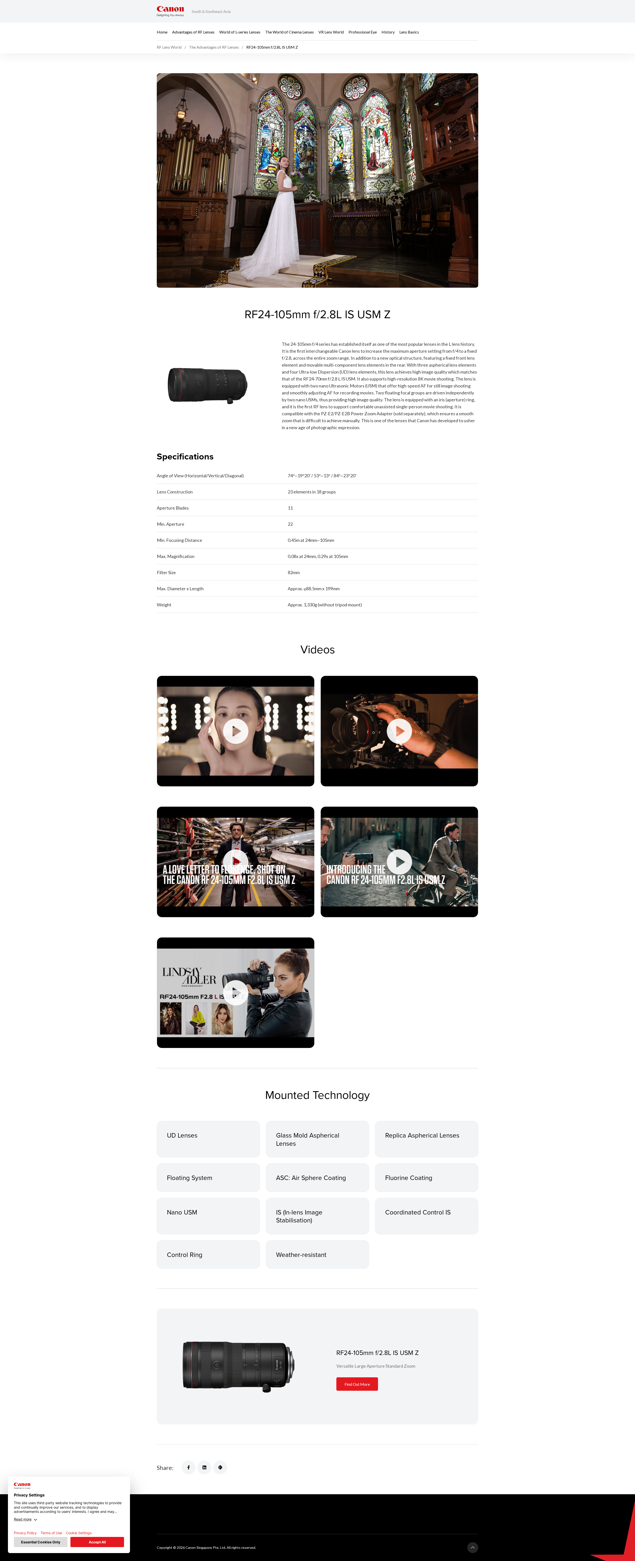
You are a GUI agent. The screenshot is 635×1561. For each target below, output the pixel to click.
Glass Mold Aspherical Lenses (307, 1139)
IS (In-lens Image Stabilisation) (299, 1216)
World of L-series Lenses (239, 31)
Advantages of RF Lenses (193, 31)
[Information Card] (238, 1367)
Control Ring (184, 1254)
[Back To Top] (472, 1547)
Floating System (189, 1177)
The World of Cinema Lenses (289, 31)
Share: (165, 1467)
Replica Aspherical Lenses (422, 1135)
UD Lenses (182, 1135)
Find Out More (357, 1384)
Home (162, 31)
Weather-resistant (301, 1254)
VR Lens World (331, 31)
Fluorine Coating (408, 1177)
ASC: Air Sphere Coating (311, 1177)
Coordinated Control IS (418, 1212)
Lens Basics (409, 31)
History (388, 31)
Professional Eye (363, 31)
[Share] (188, 1467)
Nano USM (182, 1212)
